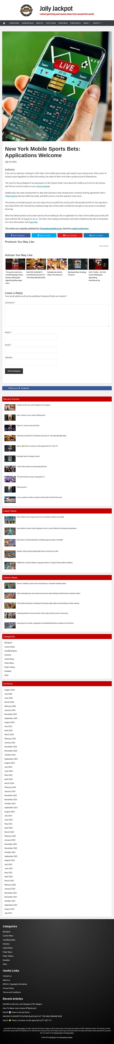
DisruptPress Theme (66, 1037)
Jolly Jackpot (56, 8)
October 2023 (9, 804)
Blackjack (8, 643)
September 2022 (10, 856)
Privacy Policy (8, 988)
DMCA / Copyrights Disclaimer (15, 984)
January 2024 (9, 791)
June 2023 (8, 820)
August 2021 (9, 909)
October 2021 (9, 901)
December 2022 (10, 844)
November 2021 (10, 897)
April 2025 (8, 730)
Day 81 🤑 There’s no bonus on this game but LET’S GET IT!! (27, 1020)
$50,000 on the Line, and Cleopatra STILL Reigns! (22, 1004)
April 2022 (8, 877)
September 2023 (10, 808)
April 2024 (8, 779)
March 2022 (9, 881)
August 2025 (9, 722)
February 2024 (10, 787)
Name (8, 332)
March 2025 (9, 734)
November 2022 (10, 848)
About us (6, 980)
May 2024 (8, 775)
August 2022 (9, 860)
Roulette (7, 671)
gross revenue (43, 186)
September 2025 (10, 718)
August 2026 (9, 690)
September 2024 (10, 759)
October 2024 (9, 755)
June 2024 (8, 771)
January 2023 (9, 840)
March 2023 (9, 832)
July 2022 (8, 864)
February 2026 (10, 706)
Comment (10, 302)
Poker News (63, 23)
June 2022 (8, 868)
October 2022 (9, 852)
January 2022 (9, 889)
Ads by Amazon (104, 246)
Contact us (7, 976)
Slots (6, 675)
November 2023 (10, 800)
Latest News (51, 23)
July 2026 (8, 694)
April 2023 (8, 828)
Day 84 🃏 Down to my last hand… (17, 1012)
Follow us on (18, 388)
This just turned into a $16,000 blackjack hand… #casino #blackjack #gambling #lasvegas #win (15, 277)
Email (8, 345)
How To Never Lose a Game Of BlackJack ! (20, 1008)
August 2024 (9, 763)
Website (8, 357)
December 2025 (10, 714)
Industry (39, 23)
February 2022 (10, 885)
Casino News (14, 23)
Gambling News (28, 23)
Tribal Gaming (11, 196)
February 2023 (10, 836)
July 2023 (8, 816)
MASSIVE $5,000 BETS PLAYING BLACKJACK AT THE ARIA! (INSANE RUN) (35, 275)
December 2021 (10, 893)
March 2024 (9, 783)
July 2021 (8, 913)
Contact (96, 23)
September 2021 (10, 905)
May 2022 (8, 873)
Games (85, 23)
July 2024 (8, 767)
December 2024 (10, 747)
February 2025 (10, 739)
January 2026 (9, 710)
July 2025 (8, 726)
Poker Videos (75, 23)
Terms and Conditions (12, 992)
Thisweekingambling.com (50, 228)
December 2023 (10, 795)
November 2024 (10, 751)
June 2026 (8, 698)
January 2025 (9, 743)
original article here (80, 228)
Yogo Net (33, 222)
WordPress (52, 1037)
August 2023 (9, 812)
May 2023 (8, 824)
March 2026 (9, 702)
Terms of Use (58, 1033)
